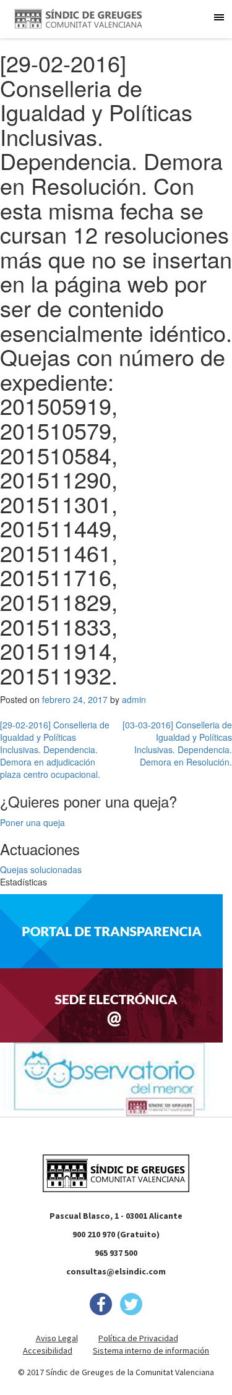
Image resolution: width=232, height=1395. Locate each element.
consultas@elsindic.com (116, 1271)
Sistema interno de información (151, 1350)
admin (134, 699)
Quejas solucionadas (41, 869)
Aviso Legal (57, 1338)
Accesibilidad (47, 1350)
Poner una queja (32, 822)
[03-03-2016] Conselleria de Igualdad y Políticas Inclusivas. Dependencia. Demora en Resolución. (177, 743)
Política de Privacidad (138, 1338)
